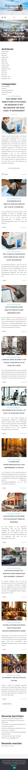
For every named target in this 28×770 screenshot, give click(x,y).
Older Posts (7, 703)
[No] (26, 764)
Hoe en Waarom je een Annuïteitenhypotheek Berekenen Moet (14, 310)
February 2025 (5, 65)
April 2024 (4, 74)
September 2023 (6, 78)
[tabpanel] (14, 30)
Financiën (14, 21)
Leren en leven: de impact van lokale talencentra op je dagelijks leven (14, 362)
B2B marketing (5, 86)
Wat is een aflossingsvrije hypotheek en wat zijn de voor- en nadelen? (14, 257)
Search (23, 710)
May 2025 (4, 59)
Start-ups (4, 94)
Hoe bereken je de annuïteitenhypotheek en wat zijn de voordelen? (14, 204)
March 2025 (5, 63)
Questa (6, 174)
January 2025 (5, 67)
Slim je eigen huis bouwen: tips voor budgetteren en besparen (14, 519)
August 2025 (5, 57)
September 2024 (6, 69)
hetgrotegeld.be (14, 5)
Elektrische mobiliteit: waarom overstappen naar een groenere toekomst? (14, 573)
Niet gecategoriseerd (7, 90)
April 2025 (4, 61)
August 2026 (5, 51)
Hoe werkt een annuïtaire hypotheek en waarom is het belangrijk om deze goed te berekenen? (14, 105)
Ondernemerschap (7, 92)
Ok (14, 767)
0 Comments (23, 174)
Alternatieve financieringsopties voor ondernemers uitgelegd (14, 464)
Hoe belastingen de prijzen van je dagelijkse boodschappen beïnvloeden (14, 628)
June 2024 (4, 72)
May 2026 (4, 55)
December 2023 (6, 76)
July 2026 (4, 53)
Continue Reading (14, 168)
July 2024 (4, 71)
